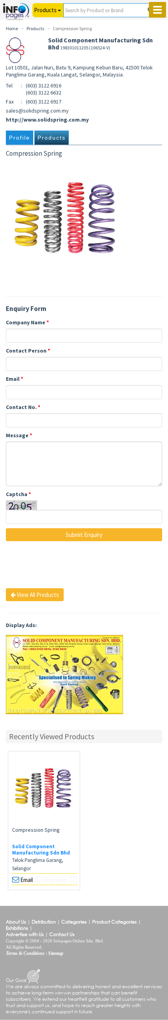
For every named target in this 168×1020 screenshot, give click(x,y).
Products (52, 138)
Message (19, 435)
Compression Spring (36, 829)
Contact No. (23, 407)
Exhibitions (17, 928)
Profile (19, 138)
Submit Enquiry (84, 534)
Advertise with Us (25, 934)
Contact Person (28, 350)
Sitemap (55, 953)
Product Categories (114, 921)
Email (14, 378)
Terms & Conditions (25, 953)
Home (12, 28)
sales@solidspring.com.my (37, 110)
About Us (16, 921)
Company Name (27, 322)
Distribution (44, 921)
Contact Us (62, 934)
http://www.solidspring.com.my (47, 119)
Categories (74, 921)
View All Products (37, 594)
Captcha (18, 494)
